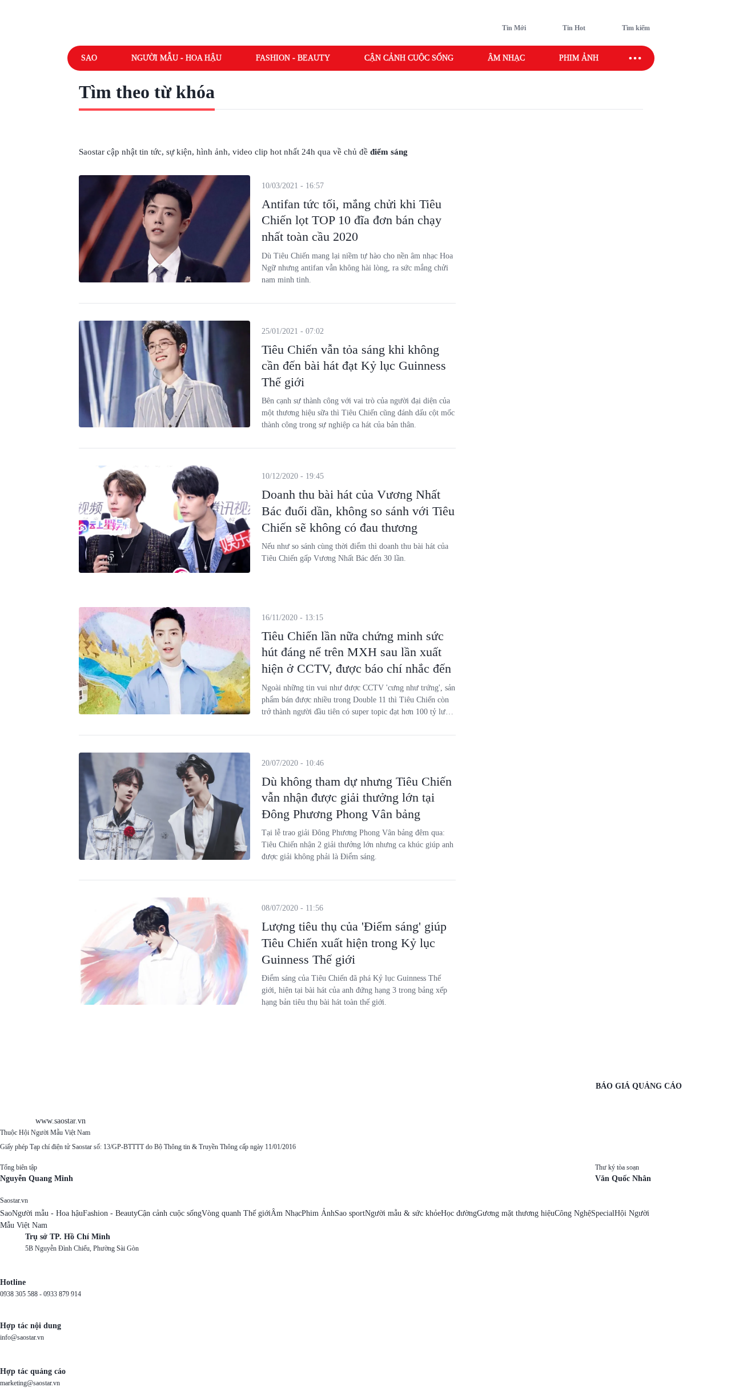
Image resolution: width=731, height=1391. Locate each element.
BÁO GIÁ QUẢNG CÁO (639, 1086)
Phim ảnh (579, 58)
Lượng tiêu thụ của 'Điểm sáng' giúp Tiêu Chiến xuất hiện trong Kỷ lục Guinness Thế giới (354, 942)
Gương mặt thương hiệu (516, 1213)
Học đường (459, 1213)
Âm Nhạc (286, 1213)
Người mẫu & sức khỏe (403, 1213)
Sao (89, 58)
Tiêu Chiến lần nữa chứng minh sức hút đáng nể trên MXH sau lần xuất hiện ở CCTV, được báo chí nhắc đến (356, 652)
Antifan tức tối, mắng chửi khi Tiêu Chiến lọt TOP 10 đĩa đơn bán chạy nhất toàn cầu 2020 (351, 220)
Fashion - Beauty (293, 58)
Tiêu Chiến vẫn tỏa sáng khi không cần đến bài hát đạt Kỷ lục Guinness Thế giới (354, 365)
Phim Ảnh (318, 1213)
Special (602, 1213)
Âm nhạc (506, 58)
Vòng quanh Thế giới (236, 1213)
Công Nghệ (573, 1213)
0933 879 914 (62, 1294)
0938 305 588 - (21, 1294)
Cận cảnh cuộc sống (408, 58)
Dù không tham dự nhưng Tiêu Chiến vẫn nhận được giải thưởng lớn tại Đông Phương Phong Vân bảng (357, 797)
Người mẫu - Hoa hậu (176, 58)
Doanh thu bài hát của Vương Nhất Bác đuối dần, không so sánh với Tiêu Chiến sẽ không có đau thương (358, 510)
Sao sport (350, 1213)
